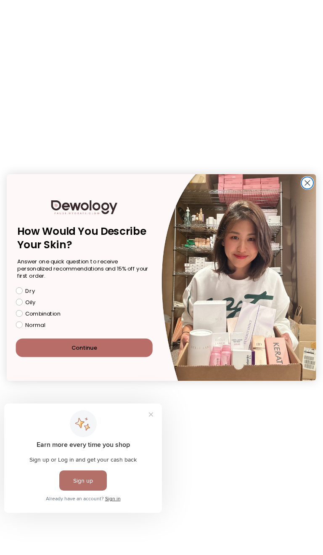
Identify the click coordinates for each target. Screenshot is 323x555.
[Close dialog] (308, 183)
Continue (84, 348)
